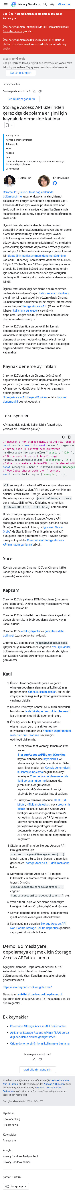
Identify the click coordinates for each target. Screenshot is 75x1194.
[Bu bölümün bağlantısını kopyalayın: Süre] (16, 559)
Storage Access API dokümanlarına (47, 863)
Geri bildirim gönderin (21, 99)
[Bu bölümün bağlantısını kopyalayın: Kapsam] (23, 590)
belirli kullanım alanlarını (54, 293)
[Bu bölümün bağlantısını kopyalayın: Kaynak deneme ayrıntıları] (60, 366)
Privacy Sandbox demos (17, 1162)
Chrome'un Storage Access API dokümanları (38, 1026)
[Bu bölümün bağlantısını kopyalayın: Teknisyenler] (32, 416)
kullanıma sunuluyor (25, 310)
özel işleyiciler (61, 647)
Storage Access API (34, 306)
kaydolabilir (51, 759)
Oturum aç (64, 4)
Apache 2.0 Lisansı (54, 1084)
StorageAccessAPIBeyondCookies (25, 397)
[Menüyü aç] (5, 4)
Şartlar (7, 1177)
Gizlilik (17, 1177)
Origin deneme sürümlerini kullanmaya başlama (40, 1043)
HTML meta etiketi (38, 804)
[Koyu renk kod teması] (63, 437)
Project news (10, 1124)
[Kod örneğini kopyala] (69, 437)
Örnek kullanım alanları (42, 692)
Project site (9, 1140)
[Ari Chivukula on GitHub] (55, 184)
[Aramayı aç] (45, 4)
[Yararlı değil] (40, 91)
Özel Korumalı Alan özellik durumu (22, 39)
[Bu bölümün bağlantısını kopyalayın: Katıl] (15, 674)
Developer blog (11, 1119)
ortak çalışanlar (30, 631)
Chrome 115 (10, 192)
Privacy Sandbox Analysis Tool (20, 1156)
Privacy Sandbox (11, 84)
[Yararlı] (34, 91)
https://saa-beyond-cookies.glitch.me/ (27, 987)
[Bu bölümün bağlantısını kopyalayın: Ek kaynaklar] (32, 1017)
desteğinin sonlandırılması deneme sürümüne (37, 255)
